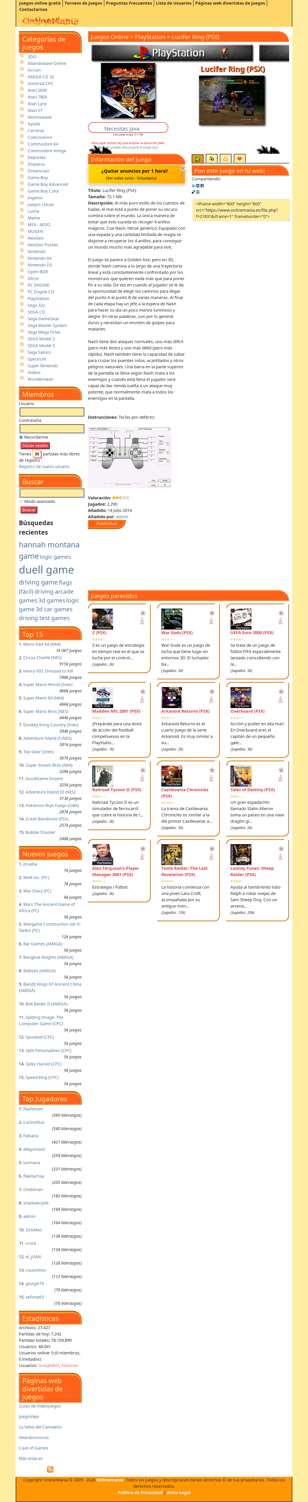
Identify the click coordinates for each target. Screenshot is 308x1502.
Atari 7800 (37, 97)
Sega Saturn (39, 352)
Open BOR (38, 271)
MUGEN (35, 231)
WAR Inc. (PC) (36, 877)
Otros (33, 278)
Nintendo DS (40, 265)
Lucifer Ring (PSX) (195, 37)
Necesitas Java (121, 128)
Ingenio (35, 198)
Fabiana (30, 1136)
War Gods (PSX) (177, 632)
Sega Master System (47, 325)
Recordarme (35, 437)
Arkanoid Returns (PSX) (185, 711)
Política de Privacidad (140, 1492)
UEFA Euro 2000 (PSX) (252, 632)
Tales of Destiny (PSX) (252, 789)
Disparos (36, 164)
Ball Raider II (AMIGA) (46, 1004)
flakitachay (33, 1176)
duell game (46, 569)
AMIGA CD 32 (41, 77)
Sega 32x (36, 305)
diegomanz (34, 1149)
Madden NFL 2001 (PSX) (116, 711)
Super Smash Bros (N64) (49, 765)
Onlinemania (110, 1480)
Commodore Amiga (47, 150)
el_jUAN (33, 1256)
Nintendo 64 (39, 258)
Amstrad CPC (40, 83)
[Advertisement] (143, 558)
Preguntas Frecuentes (129, 3)
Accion (34, 70)
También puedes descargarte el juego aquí (128, 147)
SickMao (34, 1230)
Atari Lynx (37, 103)
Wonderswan (40, 379)
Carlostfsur (34, 1122)
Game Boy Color (43, 191)
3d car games (54, 609)
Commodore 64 (43, 144)
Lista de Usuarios (174, 3)
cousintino (36, 1270)
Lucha (33, 211)
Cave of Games (33, 1448)
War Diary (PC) (37, 891)
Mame (34, 218)
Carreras (36, 130)
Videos (34, 372)
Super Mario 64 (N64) (43, 698)
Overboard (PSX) (247, 711)
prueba (30, 864)
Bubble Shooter (41, 832)
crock (31, 1243)
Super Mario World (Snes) (47, 684)
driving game (38, 582)
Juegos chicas (41, 204)
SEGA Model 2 (41, 339)
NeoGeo (36, 238)
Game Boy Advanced (48, 184)
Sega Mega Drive (44, 332)
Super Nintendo (43, 366)
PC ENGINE (38, 285)
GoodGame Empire (44, 778)
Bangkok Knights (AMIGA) (48, 957)
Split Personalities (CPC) (48, 1050)
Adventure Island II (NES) (47, 738)
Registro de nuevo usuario (44, 466)
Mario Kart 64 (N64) (42, 644)
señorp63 (35, 1297)
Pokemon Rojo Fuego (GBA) (52, 805)
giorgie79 (35, 1283)
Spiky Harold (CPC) (44, 1064)
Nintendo (37, 251)
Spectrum (37, 359)
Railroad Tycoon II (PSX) (116, 789)
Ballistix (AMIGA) (39, 970)
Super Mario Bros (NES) (45, 711)
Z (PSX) (99, 632)
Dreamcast (38, 171)
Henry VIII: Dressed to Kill (48, 671)
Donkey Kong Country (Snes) (51, 725)
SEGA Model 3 (41, 345)
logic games (55, 556)
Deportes (37, 157)
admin (29, 1216)
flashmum (33, 1109)
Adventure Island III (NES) (50, 792)
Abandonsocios (34, 1437)
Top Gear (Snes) (38, 751)
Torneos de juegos (83, 3)
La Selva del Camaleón (40, 1427)
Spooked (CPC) (40, 1037)
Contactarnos (33, 9)
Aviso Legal (178, 1492)
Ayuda (34, 124)
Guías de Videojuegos (40, 1406)
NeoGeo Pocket (43, 245)
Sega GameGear (43, 318)
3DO (32, 56)
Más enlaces (31, 1458)
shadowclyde (36, 1203)
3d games (51, 600)
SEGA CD (36, 312)
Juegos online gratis (40, 3)
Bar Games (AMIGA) (42, 944)
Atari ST (35, 110)
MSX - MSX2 (39, 224)
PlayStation (38, 298)
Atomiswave (40, 117)
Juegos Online (110, 37)
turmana (31, 1162)
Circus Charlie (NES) (42, 657)
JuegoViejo (29, 1416)
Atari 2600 (37, 90)
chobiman (33, 1189)
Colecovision (40, 137)
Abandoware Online (47, 63)
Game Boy (38, 177)
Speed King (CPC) (42, 1077)
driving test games (44, 618)
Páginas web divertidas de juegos (230, 3)
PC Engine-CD (41, 292)
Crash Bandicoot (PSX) (47, 819)
